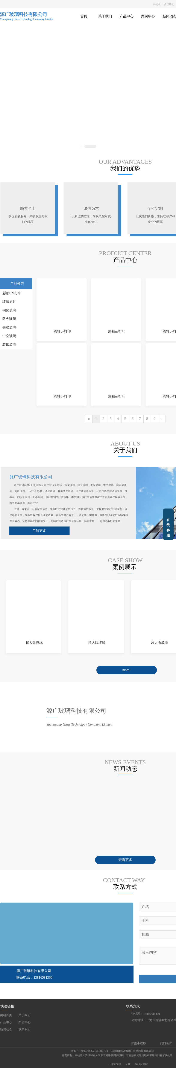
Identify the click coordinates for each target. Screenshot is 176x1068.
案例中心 (148, 16)
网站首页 (6, 1015)
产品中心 (127, 16)
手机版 (157, 4)
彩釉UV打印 (11, 293)
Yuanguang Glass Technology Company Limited (27, 19)
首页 (83, 16)
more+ (126, 670)
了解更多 (39, 530)
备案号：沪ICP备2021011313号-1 (89, 1050)
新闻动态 (6, 1029)
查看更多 (125, 860)
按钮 (168, 524)
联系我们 (24, 1029)
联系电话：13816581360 (34, 977)
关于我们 (105, 16)
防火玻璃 (9, 319)
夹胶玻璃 (9, 327)
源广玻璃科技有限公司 (23, 14)
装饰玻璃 (9, 344)
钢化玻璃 (9, 310)
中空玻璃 (9, 336)
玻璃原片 (9, 301)
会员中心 (169, 4)
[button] (81, 146)
